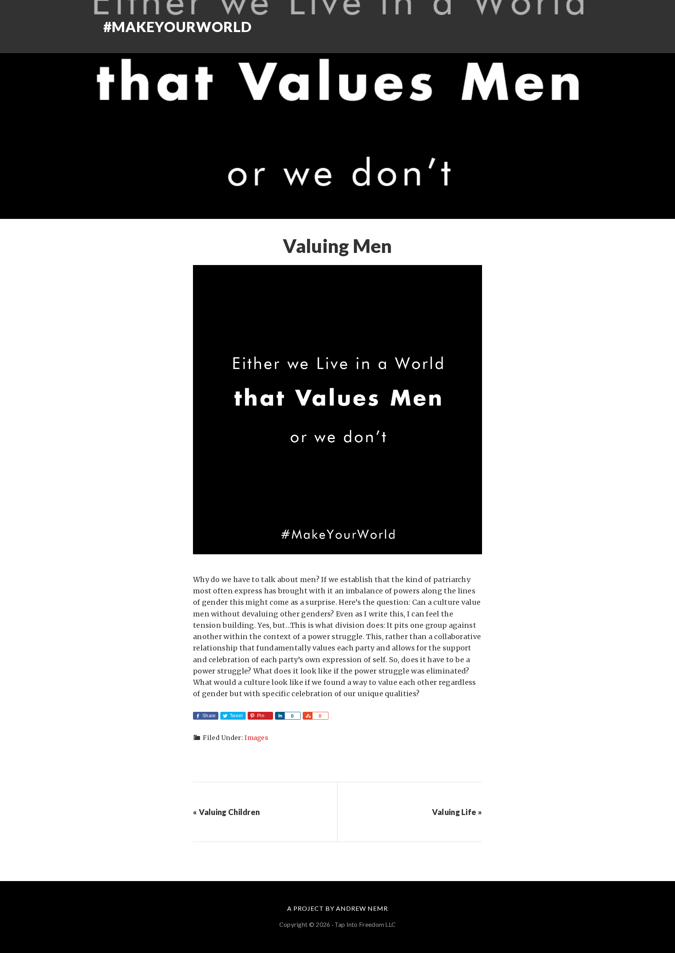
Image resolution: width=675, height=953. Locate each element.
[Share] (279, 716)
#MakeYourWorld (177, 26)
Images (256, 738)
